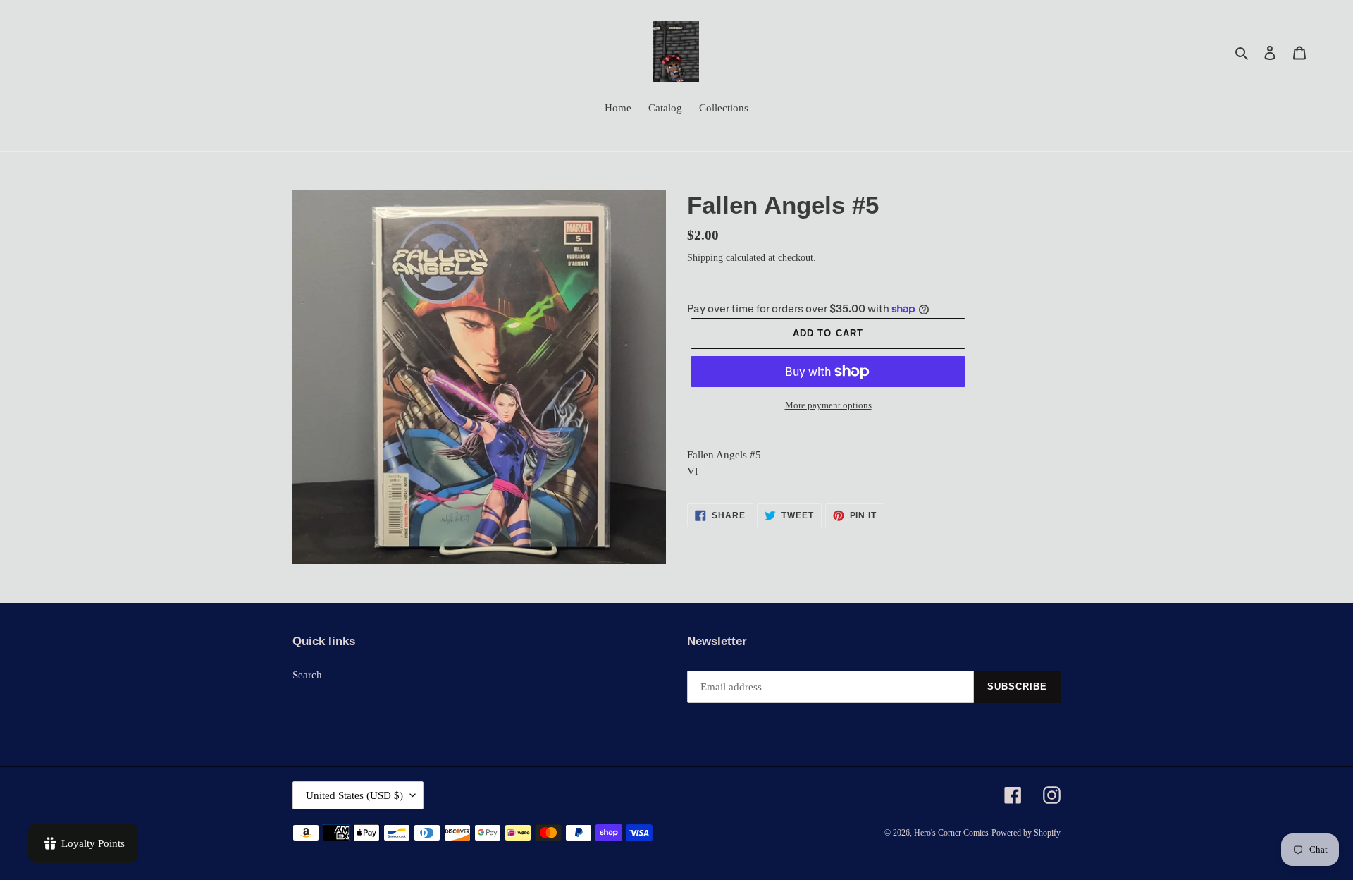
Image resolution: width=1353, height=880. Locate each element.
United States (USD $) (354, 795)
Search (307, 674)
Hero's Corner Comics (951, 833)
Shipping (705, 257)
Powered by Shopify (1026, 833)
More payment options (828, 405)
